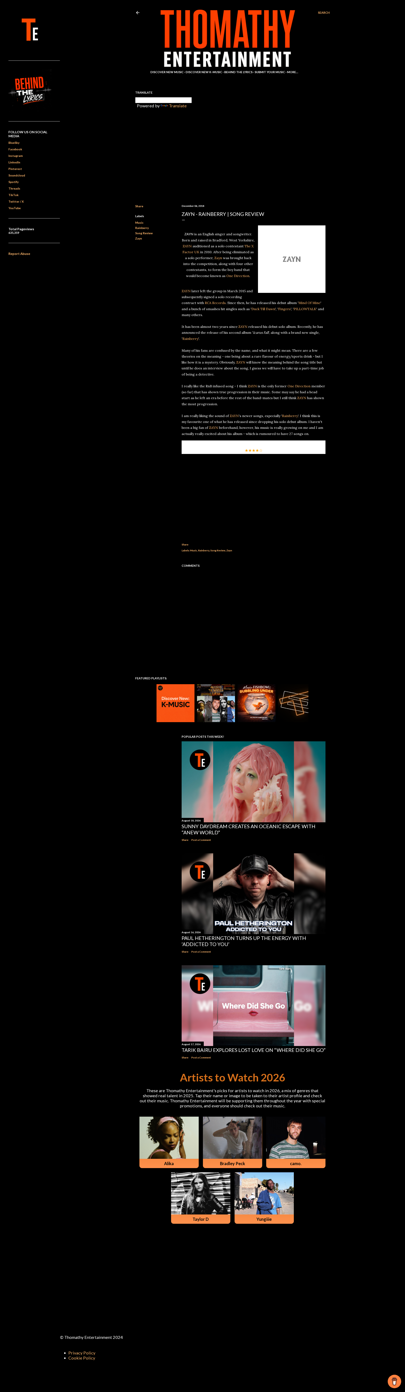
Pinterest (15, 169)
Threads (14, 188)
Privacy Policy (81, 1352)
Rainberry (142, 228)
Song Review (144, 233)
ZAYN (187, 246)
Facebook (15, 149)
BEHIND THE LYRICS (238, 72)
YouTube (14, 208)
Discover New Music (167, 72)
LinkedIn (14, 162)
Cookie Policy (81, 1357)
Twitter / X (16, 201)
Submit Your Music (270, 72)
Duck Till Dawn (263, 309)
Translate (178, 105)
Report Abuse (19, 254)
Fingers (284, 309)
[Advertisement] (253, 497)
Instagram (15, 156)
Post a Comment (201, 839)
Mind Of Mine (309, 303)
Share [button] (139, 206)
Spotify (13, 182)
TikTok (13, 195)
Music (139, 222)
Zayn (138, 238)
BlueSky (13, 142)
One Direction (237, 276)
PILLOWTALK (305, 309)
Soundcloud (16, 175)
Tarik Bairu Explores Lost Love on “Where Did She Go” (253, 1050)
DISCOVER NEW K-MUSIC (204, 72)
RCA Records (215, 303)
